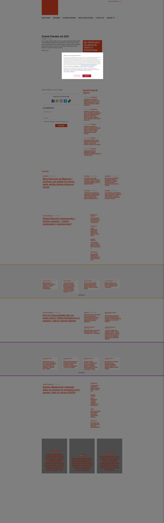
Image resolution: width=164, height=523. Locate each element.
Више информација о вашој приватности (89, 64)
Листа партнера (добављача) (69, 71)
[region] (82, 65)
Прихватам (86, 75)
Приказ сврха (77, 75)
